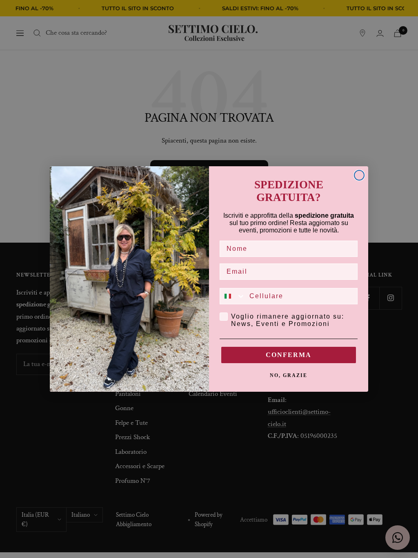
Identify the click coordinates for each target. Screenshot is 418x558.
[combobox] (232, 296)
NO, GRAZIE (288, 375)
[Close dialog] (359, 175)
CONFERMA (288, 354)
